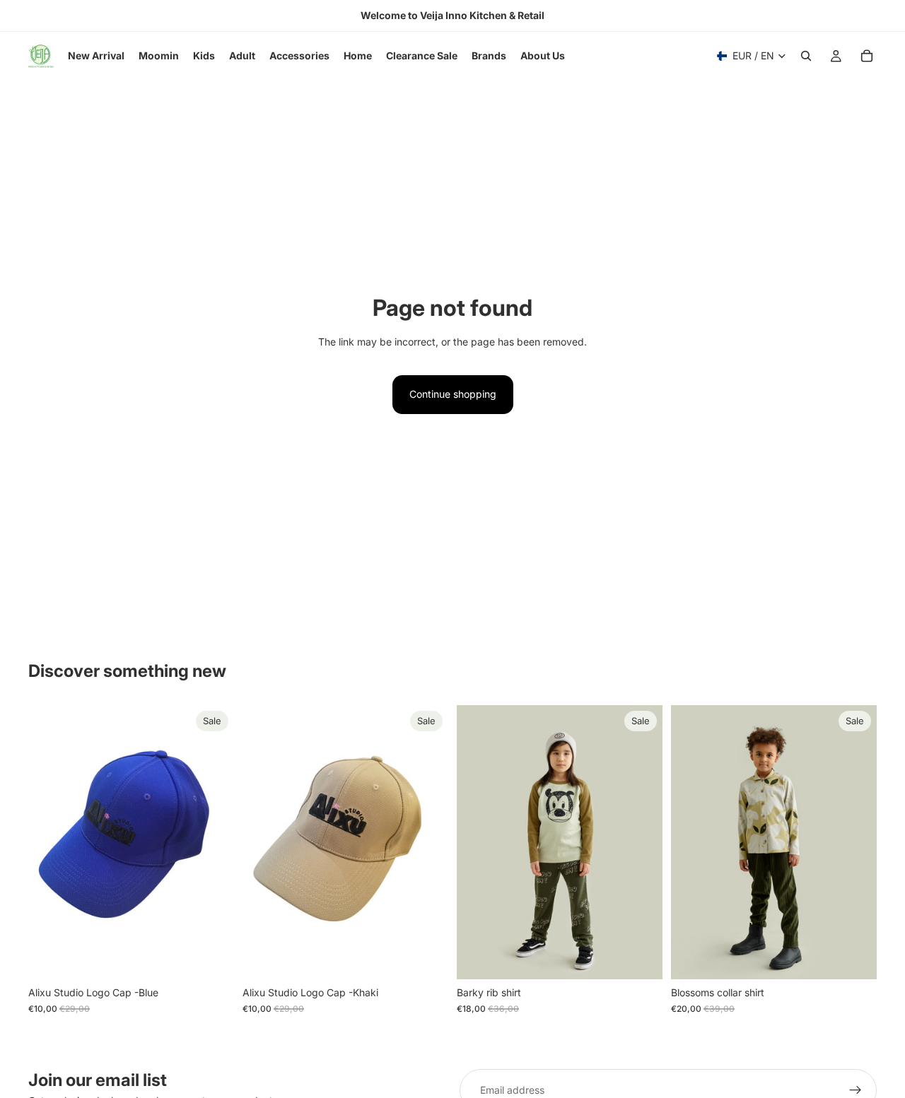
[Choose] (640, 958)
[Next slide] (641, 842)
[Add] (212, 958)
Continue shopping (452, 394)
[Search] (806, 55)
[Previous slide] (478, 842)
